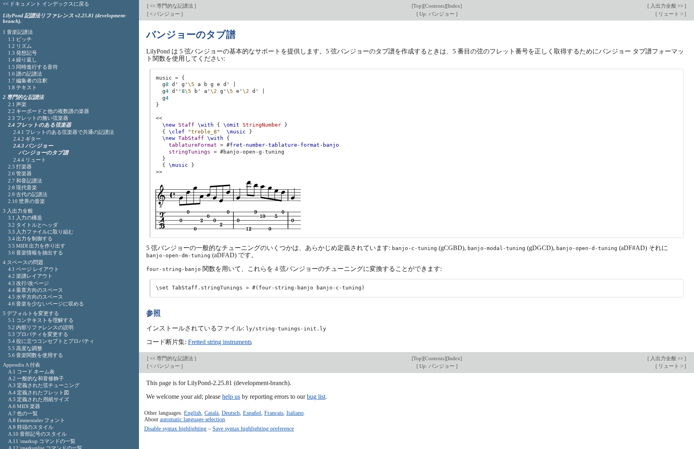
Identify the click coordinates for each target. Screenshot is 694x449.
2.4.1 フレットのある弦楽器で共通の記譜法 (63, 132)
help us (231, 396)
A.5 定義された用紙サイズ (38, 399)
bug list (316, 396)
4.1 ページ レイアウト (33, 269)
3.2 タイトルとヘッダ (33, 225)
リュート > (670, 14)
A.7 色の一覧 (23, 413)
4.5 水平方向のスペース (35, 297)
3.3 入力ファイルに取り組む (40, 232)
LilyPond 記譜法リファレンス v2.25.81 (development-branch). (65, 18)
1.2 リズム (20, 46)
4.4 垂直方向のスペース (35, 290)
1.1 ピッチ (20, 39)
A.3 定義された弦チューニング (44, 385)
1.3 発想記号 (22, 53)
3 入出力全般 (18, 211)
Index (454, 6)
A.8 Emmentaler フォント (36, 420)
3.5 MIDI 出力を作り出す (36, 246)
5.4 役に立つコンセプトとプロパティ (51, 341)
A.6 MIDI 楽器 (24, 406)
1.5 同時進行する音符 (33, 67)
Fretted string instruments (220, 341)
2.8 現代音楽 (22, 188)
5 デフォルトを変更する (31, 313)
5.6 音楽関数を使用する (35, 355)
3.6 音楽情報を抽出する (35, 253)
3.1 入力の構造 (25, 218)
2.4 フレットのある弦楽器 (39, 125)
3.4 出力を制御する (30, 239)
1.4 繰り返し (22, 60)
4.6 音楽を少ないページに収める (46, 304)
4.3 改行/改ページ (28, 283)
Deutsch (231, 413)
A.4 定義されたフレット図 (38, 393)
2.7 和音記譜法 (25, 181)
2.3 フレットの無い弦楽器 (38, 118)
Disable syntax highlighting (175, 428)
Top (417, 6)
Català (211, 413)
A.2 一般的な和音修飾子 (36, 378)
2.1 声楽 (17, 104)
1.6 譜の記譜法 (25, 74)
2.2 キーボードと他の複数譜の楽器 (48, 111)
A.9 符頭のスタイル (30, 427)
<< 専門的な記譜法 (171, 6)
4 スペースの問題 (23, 262)
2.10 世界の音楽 (26, 201)
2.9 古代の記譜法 (27, 194)
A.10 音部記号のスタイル (37, 434)
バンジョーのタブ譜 (43, 153)
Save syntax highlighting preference (253, 428)
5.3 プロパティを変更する (38, 334)
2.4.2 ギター (27, 139)
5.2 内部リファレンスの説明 (40, 327)
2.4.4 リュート (29, 160)
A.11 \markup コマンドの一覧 (42, 441)
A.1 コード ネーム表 (31, 372)
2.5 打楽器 (20, 167)
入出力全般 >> (666, 6)
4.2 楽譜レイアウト (30, 276)
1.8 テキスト (22, 87)
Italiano (295, 413)
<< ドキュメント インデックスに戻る (46, 4)
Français (273, 413)
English (192, 413)
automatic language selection (192, 419)
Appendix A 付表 (21, 365)
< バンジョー (165, 14)
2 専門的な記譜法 (23, 97)
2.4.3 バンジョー (33, 146)
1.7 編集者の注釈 (27, 81)
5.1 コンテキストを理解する (40, 320)
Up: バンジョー (437, 14)
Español (252, 413)
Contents (435, 6)
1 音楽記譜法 (18, 32)
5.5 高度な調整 (25, 348)
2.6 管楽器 (20, 173)
